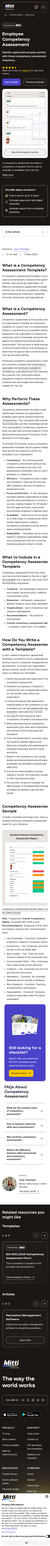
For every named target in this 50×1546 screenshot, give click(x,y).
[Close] (44, 732)
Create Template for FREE (25, 806)
